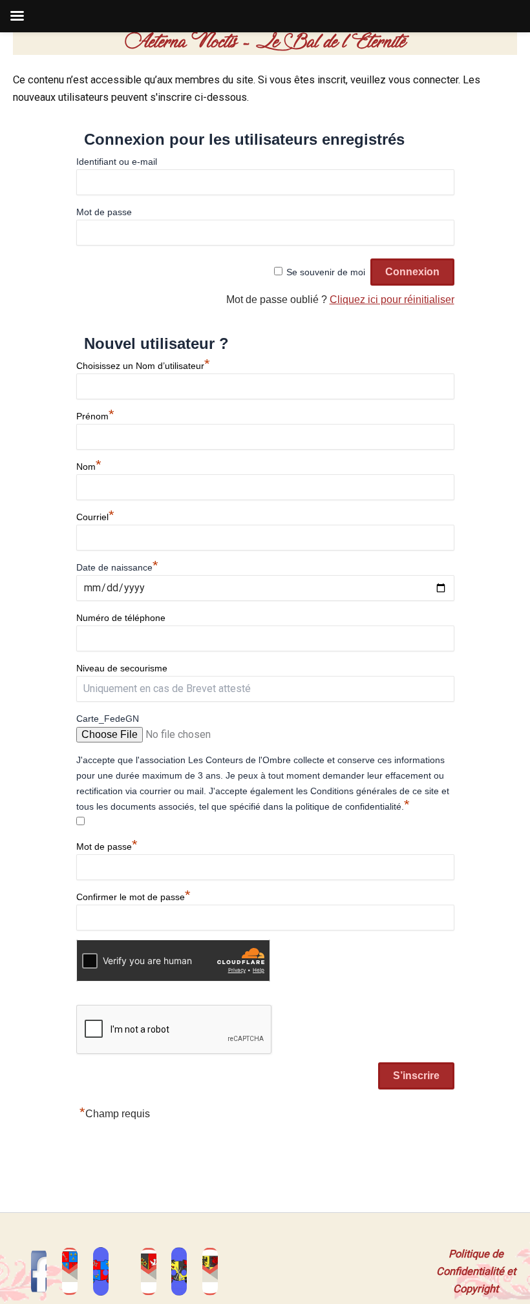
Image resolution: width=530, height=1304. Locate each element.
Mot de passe (104, 212)
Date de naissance (117, 567)
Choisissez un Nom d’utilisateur (143, 366)
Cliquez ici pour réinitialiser (392, 299)
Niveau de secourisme (121, 668)
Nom (88, 466)
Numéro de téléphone (120, 618)
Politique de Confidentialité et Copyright (476, 1271)
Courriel (95, 517)
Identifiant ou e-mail (116, 161)
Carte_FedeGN (107, 718)
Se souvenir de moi (325, 272)
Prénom (95, 416)
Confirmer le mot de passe (133, 897)
